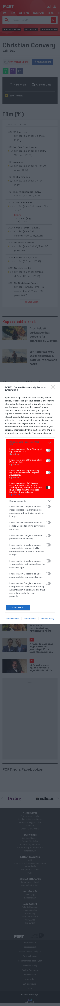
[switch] (48, 450)
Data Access (30, 618)
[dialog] (30, 503)
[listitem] (30, 443)
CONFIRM (18, 607)
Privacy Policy (47, 618)
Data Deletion (12, 618)
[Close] (54, 388)
